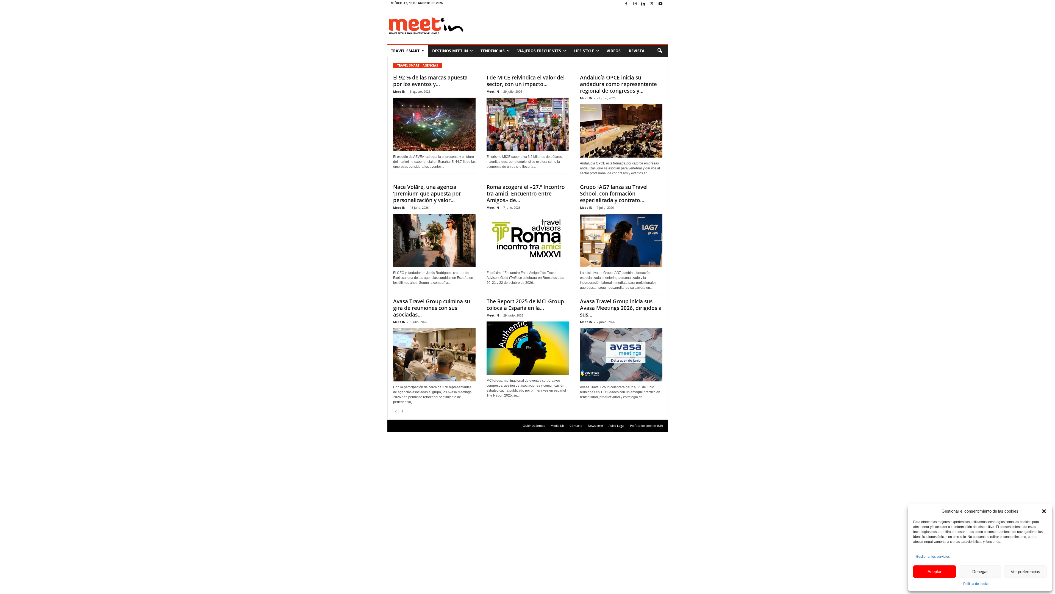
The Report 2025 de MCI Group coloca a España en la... (525, 305)
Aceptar (935, 571)
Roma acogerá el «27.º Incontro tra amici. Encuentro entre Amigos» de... (526, 193)
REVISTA (637, 50)
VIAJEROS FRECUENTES (539, 50)
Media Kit (557, 426)
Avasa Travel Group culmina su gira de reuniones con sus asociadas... (431, 308)
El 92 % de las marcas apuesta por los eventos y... (430, 81)
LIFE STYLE (584, 50)
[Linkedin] (643, 4)
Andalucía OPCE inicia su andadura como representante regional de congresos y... (618, 84)
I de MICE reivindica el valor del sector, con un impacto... (526, 81)
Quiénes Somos (534, 426)
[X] (652, 4)
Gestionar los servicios (933, 557)
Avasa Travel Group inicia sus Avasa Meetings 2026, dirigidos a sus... (621, 308)
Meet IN (399, 91)
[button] (1044, 511)
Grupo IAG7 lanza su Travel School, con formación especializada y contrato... (614, 193)
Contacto (576, 426)
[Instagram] (635, 4)
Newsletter (595, 426)
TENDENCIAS (493, 50)
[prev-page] (396, 411)
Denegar (980, 571)
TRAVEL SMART (405, 50)
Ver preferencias (1025, 571)
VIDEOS (614, 50)
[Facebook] (626, 4)
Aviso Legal (616, 426)
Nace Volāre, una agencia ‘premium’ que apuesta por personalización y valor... (427, 193)
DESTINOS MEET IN (450, 50)
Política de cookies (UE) (646, 426)
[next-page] (402, 411)
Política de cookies (977, 584)
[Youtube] (660, 4)
